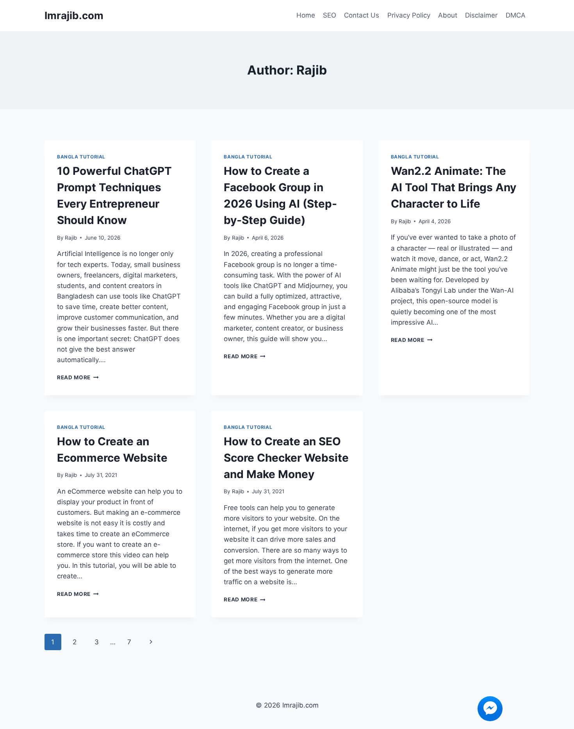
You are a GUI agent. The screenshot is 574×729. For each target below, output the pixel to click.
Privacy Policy (408, 15)
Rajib (71, 238)
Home (305, 15)
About (447, 15)
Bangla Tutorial (81, 157)
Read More (78, 377)
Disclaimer (481, 15)
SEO (329, 15)
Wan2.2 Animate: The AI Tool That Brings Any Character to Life (453, 187)
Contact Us (361, 15)
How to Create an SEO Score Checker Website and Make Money (286, 458)
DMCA (516, 15)
